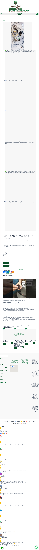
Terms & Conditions (14, 362)
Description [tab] (7, 273)
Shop (25, 358)
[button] (1, 13)
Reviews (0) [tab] (11, 273)
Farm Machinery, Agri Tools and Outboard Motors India (24, 360)
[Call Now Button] (2, 548)
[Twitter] (6, 272)
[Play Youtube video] (19, 288)
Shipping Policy (14, 363)
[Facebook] (4, 272)
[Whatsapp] (9, 272)
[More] (13, 272)
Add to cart (6, 263)
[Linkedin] (8, 272)
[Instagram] (11, 272)
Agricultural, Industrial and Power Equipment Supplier (19, 10)
